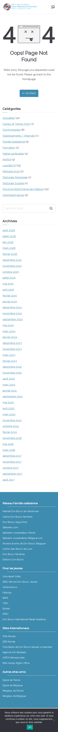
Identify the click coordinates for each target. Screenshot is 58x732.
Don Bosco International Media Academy (24, 619)
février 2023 (10, 361)
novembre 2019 (12, 420)
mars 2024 (9, 331)
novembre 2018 (12, 438)
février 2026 (10, 254)
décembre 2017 (12, 455)
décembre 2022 (12, 366)
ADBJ (5, 614)
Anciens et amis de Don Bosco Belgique (24, 543)
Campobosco (10, 587)
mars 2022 (9, 384)
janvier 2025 (10, 301)
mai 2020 (8, 402)
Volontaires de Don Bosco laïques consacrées (27, 647)
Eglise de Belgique (13, 685)
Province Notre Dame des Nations (23, 189)
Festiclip (7, 592)
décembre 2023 (12, 343)
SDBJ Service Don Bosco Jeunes (20, 582)
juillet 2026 (9, 236)
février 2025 (10, 295)
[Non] (54, 720)
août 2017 (9, 479)
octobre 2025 (11, 271)
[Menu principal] (52, 7)
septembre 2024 (13, 319)
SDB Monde (9, 641)
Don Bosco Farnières (14, 554)
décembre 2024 (12, 307)
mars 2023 (9, 355)
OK (29, 727)
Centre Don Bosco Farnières (18, 516)
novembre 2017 (12, 461)
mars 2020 (9, 414)
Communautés (12, 129)
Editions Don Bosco (13, 559)
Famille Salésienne (14, 141)
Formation (9, 147)
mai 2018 (8, 444)
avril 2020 (9, 408)
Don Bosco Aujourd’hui (15, 522)
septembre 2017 (12, 473)
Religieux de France (13, 690)
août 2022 (9, 378)
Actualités (9, 118)
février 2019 (10, 432)
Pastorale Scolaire (13, 183)
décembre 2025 (12, 260)
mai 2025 (8, 283)
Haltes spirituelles (13, 153)
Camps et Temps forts (16, 124)
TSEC (5, 603)
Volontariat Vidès (12, 576)
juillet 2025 (9, 277)
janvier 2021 (10, 390)
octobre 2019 (11, 426)
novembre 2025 (12, 266)
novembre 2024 (12, 313)
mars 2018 (9, 450)
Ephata (6, 608)
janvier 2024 (10, 337)
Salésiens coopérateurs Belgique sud (22, 538)
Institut (7, 159)
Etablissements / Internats (19, 135)
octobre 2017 (11, 467)
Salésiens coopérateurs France (19, 532)
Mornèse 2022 (11, 171)
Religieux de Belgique (14, 696)
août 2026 (9, 230)
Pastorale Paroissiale (15, 177)
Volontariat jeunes (13, 195)
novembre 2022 (12, 372)
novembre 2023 (12, 349)
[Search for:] (29, 208)
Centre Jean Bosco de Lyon (17, 549)
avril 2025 (8, 289)
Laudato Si (9, 165)
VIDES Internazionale (13, 657)
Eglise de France (11, 680)
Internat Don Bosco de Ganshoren (21, 511)
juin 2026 (8, 242)
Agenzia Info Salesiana (14, 652)
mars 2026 (9, 248)
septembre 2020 (13, 396)
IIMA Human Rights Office (16, 663)
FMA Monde (9, 636)
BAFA (5, 598)
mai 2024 (8, 325)
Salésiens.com (10, 527)
